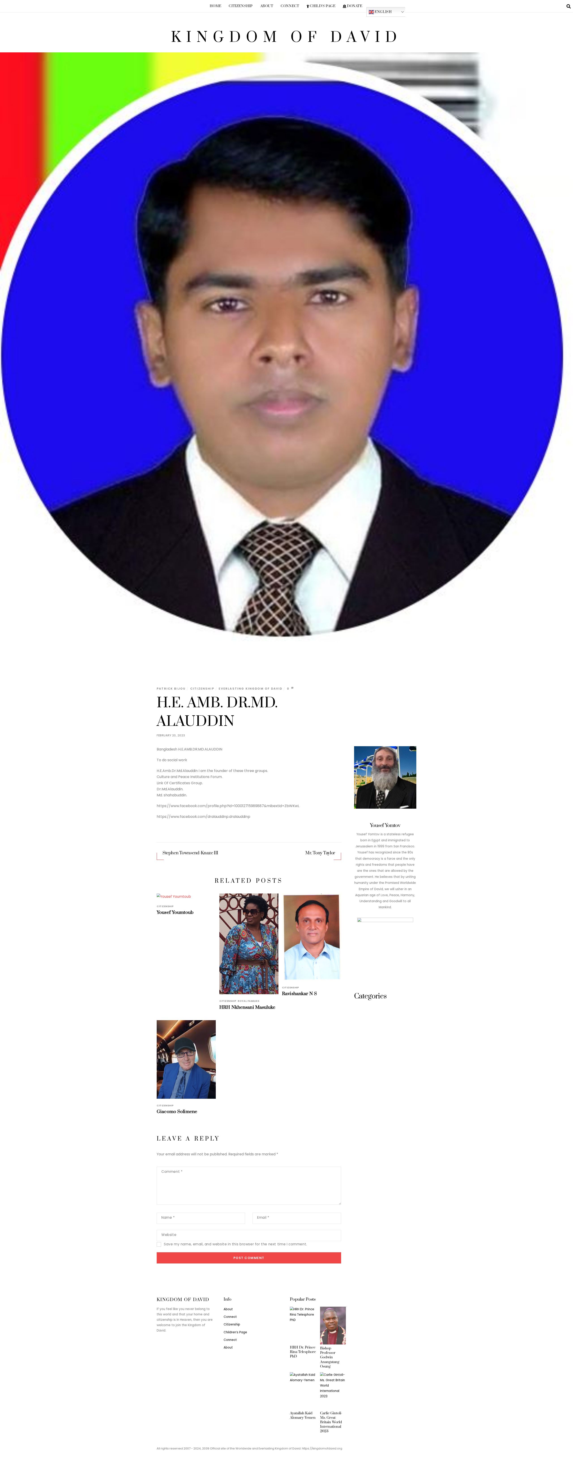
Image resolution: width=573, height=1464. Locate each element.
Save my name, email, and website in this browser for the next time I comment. (235, 1244)
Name (168, 1217)
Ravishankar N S (299, 994)
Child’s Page (322, 6)
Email (263, 1217)
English (383, 12)
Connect (290, 6)
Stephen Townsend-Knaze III (190, 853)
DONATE (354, 6)
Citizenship (240, 6)
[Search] (568, 6)
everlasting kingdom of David (250, 688)
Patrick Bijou (171, 688)
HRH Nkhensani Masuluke (247, 1007)
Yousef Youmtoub (175, 912)
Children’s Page (235, 1332)
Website (168, 1234)
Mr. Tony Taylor (320, 853)
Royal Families (248, 1001)
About (266, 6)
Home (215, 6)
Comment (171, 1171)
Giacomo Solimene (177, 1112)
